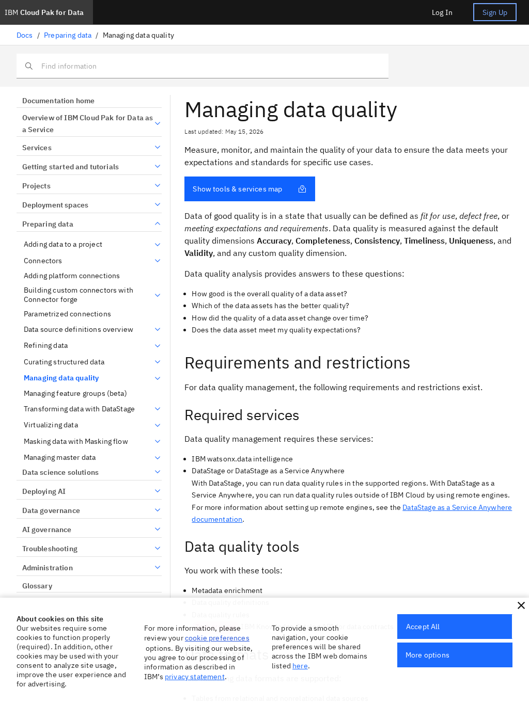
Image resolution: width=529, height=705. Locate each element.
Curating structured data (64, 362)
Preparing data (67, 35)
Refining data (46, 345)
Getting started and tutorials (70, 166)
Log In (442, 12)
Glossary (37, 585)
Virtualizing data (51, 425)
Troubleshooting (49, 548)
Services (37, 147)
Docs (25, 35)
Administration (47, 567)
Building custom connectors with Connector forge (78, 295)
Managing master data (60, 457)
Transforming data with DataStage (79, 409)
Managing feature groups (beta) (75, 393)
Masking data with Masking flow (76, 441)
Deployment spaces (55, 205)
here (300, 665)
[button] (521, 605)
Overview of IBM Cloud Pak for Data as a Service (87, 124)
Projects (36, 185)
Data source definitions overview (78, 329)
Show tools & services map (237, 189)
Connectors (43, 261)
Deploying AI (44, 491)
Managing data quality (61, 378)
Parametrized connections (67, 314)
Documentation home (58, 100)
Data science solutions (60, 472)
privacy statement (195, 676)
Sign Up (495, 12)
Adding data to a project (63, 244)
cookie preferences (217, 638)
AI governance (47, 529)
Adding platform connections (72, 275)
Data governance (51, 510)
